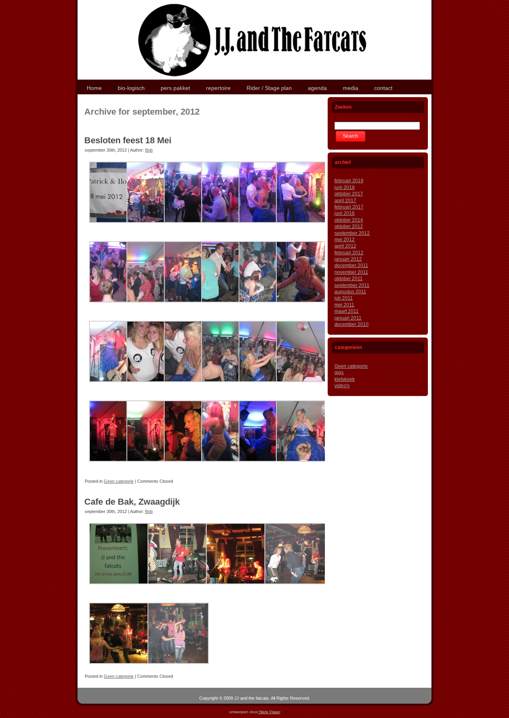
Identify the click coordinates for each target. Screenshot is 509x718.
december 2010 (351, 324)
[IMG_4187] (231, 385)
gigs (339, 372)
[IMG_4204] (119, 465)
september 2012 (352, 233)
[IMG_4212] (194, 465)
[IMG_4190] (269, 385)
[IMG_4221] (231, 465)
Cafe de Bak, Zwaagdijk (132, 502)
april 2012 (345, 246)
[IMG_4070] (178, 587)
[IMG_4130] (306, 226)
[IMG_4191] (306, 385)
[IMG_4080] (295, 587)
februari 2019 (348, 180)
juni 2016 (344, 213)
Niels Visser (269, 712)
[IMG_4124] (269, 226)
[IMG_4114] (194, 226)
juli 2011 (343, 298)
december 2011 (351, 265)
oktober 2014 (348, 220)
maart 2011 (346, 311)
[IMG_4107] (119, 226)
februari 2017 (348, 207)
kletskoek (344, 379)
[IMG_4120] (231, 226)
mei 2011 (344, 305)
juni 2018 (344, 187)
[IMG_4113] (157, 226)
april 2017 (345, 200)
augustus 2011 (350, 292)
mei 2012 (344, 239)
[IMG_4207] (157, 465)
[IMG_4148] (157, 305)
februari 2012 (348, 253)
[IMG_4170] (231, 305)
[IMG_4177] (306, 305)
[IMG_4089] (119, 667)
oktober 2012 (348, 226)
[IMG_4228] (269, 465)
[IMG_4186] (194, 385)
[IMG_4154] (194, 305)
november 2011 (351, 272)
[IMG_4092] (178, 667)
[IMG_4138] (119, 305)
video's (342, 385)
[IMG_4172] (269, 305)
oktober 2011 (348, 278)
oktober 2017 (348, 194)
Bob (149, 150)
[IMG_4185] (157, 385)
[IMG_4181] (119, 385)
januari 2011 (347, 318)
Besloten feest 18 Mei (127, 140)
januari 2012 (348, 259)
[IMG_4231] (306, 465)
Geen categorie (119, 481)
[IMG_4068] (119, 587)
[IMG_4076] (236, 587)
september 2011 (351, 285)
